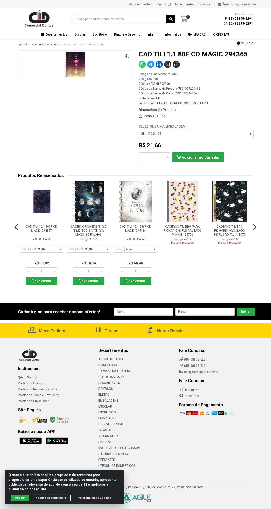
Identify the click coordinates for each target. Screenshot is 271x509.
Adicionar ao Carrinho (200, 157)
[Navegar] (16, 227)
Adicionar (43, 281)
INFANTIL (105, 430)
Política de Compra (31, 383)
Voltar (246, 43)
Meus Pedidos (52, 330)
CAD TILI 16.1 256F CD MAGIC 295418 (135, 229)
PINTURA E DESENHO (113, 454)
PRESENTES (106, 460)
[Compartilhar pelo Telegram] (150, 64)
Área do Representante (239, 4)
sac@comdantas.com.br (201, 372)
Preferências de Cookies (94, 497)
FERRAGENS (107, 418)
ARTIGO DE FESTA (111, 359)
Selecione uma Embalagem (162, 127)
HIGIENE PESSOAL (111, 424)
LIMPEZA (104, 442)
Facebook (191, 396)
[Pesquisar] (170, 19)
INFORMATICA (108, 436)
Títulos (111, 330)
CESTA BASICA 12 (111, 377)
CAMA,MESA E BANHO (114, 371)
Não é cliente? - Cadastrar (192, 4)
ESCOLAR (105, 406)
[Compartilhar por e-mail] (167, 64)
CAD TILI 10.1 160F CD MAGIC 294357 (41, 229)
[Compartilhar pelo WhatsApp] (142, 64)
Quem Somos (27, 377)
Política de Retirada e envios (37, 389)
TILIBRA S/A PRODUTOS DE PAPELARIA (182, 103)
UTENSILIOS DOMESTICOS (116, 466)
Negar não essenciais (51, 497)
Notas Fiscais (170, 330)
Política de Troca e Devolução (38, 395)
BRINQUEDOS (107, 365)
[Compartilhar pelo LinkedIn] (159, 64)
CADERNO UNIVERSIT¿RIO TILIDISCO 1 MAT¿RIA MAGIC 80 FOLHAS (88, 231)
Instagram (191, 390)
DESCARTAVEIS (109, 383)
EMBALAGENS (108, 400)
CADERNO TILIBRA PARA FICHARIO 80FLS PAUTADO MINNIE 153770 (182, 231)
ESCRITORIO (107, 412)
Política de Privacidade (33, 401)
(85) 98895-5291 (240, 23)
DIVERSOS (105, 389)
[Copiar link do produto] (176, 64)
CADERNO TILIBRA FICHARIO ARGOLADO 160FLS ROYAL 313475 (229, 231)
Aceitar (20, 497)
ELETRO (103, 395)
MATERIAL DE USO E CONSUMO (120, 448)
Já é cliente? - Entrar (148, 4)
